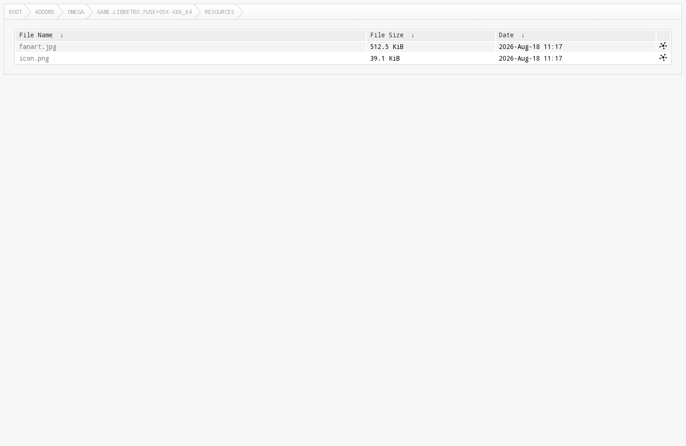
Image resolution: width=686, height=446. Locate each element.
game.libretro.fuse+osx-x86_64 (144, 11)
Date (506, 35)
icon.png (34, 58)
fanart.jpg (37, 46)
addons (45, 11)
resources (219, 11)
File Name (36, 35)
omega (76, 11)
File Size (387, 35)
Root (15, 11)
